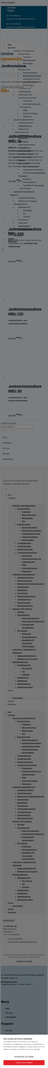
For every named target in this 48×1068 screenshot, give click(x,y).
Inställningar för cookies (24, 1056)
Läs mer (37, 1049)
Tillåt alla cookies (24, 1063)
